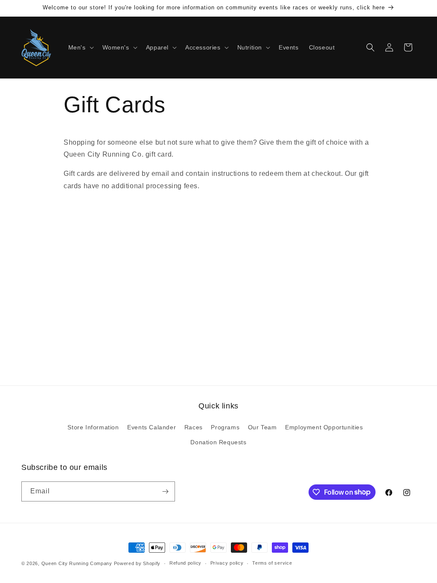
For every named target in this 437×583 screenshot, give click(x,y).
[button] (80, 47)
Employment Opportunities (324, 427)
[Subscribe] (165, 491)
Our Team (262, 427)
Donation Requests (218, 442)
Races (193, 427)
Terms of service (272, 563)
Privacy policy (227, 563)
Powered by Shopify (137, 563)
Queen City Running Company (76, 563)
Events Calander (151, 427)
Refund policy (185, 563)
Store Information (93, 427)
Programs (225, 427)
